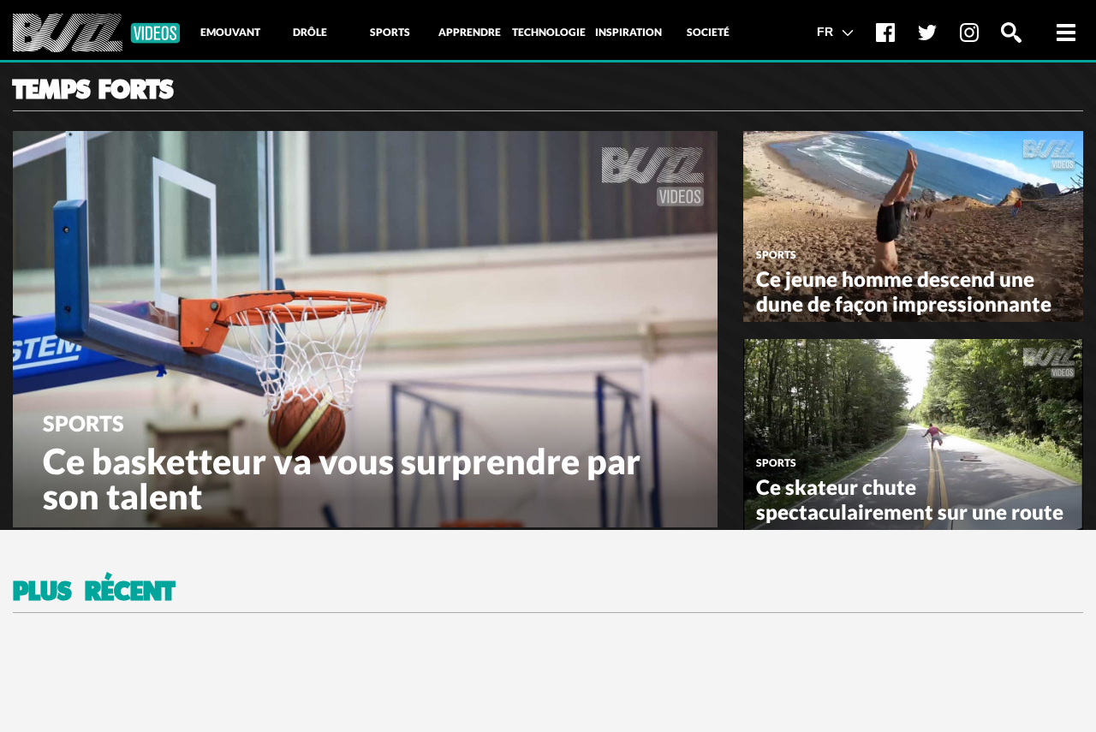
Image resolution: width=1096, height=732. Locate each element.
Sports (83, 423)
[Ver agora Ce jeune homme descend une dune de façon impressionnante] (913, 224)
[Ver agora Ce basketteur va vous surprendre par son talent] (365, 327)
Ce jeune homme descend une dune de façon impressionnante (903, 291)
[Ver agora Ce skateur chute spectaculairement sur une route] (913, 432)
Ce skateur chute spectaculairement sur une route (909, 499)
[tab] (230, 32)
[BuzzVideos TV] (96, 33)
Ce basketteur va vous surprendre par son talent (341, 478)
